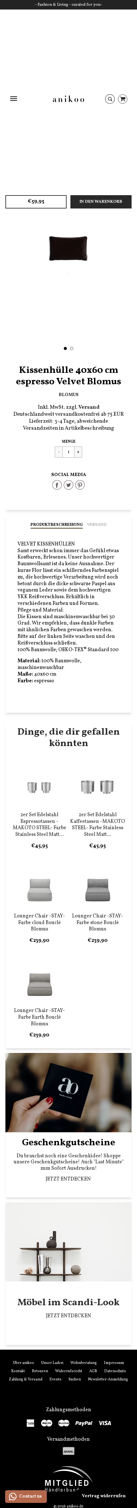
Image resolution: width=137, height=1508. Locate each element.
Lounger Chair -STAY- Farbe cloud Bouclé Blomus (39, 923)
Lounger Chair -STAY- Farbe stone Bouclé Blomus (97, 923)
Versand (96, 525)
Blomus (69, 395)
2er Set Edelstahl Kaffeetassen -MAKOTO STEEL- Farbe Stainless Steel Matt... (97, 824)
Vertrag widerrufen (104, 1496)
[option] (68, 248)
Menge (69, 441)
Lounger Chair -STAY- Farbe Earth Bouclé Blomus (39, 1017)
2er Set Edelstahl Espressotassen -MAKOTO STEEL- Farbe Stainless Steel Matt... (39, 824)
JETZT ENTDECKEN (69, 1179)
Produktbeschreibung (57, 525)
